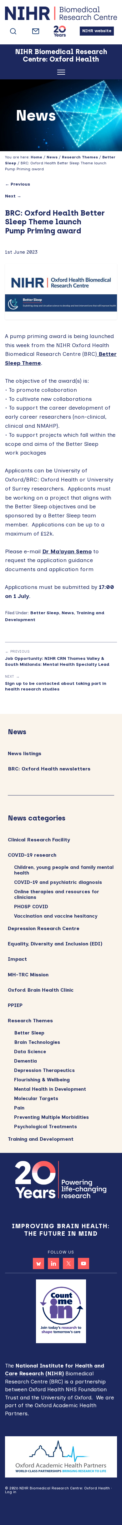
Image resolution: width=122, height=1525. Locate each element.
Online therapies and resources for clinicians (56, 894)
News (68, 612)
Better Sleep (44, 612)
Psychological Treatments (45, 1126)
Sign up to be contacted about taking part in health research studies (55, 686)
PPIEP (15, 1005)
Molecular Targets (36, 1098)
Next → (13, 196)
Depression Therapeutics (44, 1070)
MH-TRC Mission (28, 975)
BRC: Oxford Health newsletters (49, 769)
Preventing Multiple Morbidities (51, 1117)
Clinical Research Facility (39, 840)
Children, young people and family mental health (64, 870)
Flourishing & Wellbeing (42, 1080)
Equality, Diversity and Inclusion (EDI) (55, 944)
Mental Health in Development (50, 1089)
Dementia (25, 1061)
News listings (24, 753)
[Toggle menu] (61, 73)
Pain (19, 1108)
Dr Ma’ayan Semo (67, 551)
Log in (10, 1492)
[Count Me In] (61, 1311)
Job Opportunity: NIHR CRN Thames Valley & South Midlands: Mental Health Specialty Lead (57, 661)
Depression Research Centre (43, 928)
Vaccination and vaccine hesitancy (55, 916)
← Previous (17, 184)
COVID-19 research (32, 855)
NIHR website (96, 30)
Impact (17, 959)
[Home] (61, 14)
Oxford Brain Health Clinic (41, 990)
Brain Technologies (37, 1042)
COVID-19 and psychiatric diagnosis (58, 882)
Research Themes (30, 1021)
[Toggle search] (13, 31)
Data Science (30, 1051)
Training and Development (41, 1139)
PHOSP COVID (31, 907)
